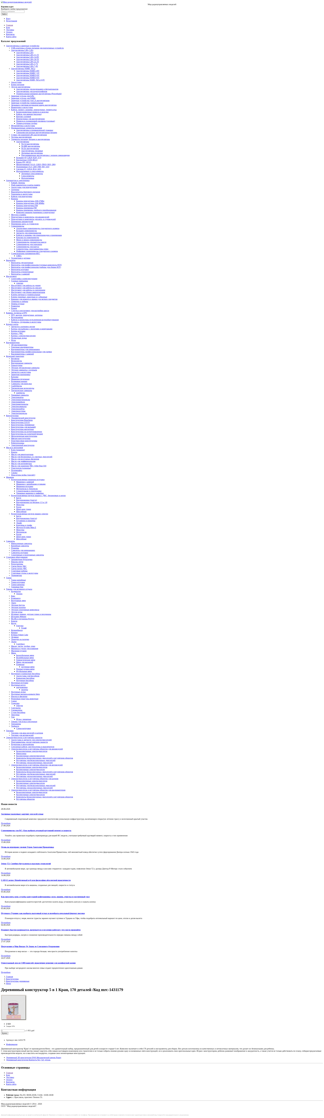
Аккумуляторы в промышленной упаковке (34, 130)
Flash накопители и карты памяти (25, 185)
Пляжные (20, 664)
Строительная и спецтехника (28, 491)
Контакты (10, 34)
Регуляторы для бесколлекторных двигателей (35, 760)
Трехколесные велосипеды (22, 388)
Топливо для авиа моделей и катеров (27, 733)
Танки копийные (18, 580)
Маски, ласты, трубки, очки (23, 646)
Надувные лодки (18, 692)
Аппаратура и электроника (17, 180)
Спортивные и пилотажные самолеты (27, 555)
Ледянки (15, 637)
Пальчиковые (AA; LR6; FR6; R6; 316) (32, 167)
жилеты (24, 690)
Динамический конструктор (23, 418)
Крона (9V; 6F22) (23, 162)
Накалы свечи (17, 562)
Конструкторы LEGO (20, 422)
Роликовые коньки (19, 381)
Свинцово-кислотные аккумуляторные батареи (36, 132)
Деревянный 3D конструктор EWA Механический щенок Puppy (33, 1057)
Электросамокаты (19, 406)
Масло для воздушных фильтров (25, 459)
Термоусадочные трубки (26, 123)
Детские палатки (18, 607)
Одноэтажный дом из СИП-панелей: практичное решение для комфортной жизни (38, 963)
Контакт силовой (23, 116)
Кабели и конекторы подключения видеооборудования (35, 320)
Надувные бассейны (25, 680)
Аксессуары (16, 82)
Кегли (13, 623)
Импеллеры (21, 753)
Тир (13, 717)
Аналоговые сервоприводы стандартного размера (37, 228)
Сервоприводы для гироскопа (29, 244)
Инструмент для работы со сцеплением (28, 290)
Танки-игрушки (18, 582)
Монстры (20, 505)
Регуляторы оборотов (25, 799)
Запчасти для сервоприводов (28, 233)
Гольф (23, 628)
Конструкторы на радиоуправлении (26, 432)
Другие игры (16, 612)
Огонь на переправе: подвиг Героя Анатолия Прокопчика (27, 847)
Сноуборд (20, 644)
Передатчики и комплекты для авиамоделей (30, 217)
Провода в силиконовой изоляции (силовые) (35, 121)
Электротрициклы (19, 413)
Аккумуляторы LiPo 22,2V (27, 62)
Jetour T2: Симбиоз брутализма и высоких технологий (26, 864)
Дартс (13, 603)
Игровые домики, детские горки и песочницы (31, 614)
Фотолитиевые (27, 178)
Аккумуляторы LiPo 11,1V (27, 55)
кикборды (20, 393)
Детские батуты (18, 605)
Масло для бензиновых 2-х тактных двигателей (31, 457)
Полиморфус (16, 470)
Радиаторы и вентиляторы (22, 744)
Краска (14, 452)
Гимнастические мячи (25, 660)
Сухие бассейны (18, 712)
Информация (11, 1044)
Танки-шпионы (18, 584)
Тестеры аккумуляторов (21, 137)
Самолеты (10, 541)
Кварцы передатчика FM (27, 205)
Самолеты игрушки (19, 553)
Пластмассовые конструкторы (24, 441)
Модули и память (18, 215)
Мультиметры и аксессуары (23, 126)
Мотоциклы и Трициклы (27, 489)
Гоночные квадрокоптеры (22, 347)
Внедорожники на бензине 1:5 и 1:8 (31, 502)
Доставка (10, 30)
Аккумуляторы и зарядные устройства (22, 46)
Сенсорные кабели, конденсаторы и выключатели (32, 747)
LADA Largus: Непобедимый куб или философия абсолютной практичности (36, 880)
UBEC (19, 256)
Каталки (14, 377)
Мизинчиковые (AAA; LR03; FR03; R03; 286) (36, 164)
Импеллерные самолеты (21, 543)
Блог (8, 27)
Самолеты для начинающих (23, 550)
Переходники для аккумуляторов (30, 119)
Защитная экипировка (20, 374)
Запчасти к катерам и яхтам (23, 326)
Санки (14, 701)
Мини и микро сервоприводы (29, 240)
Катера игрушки (18, 331)
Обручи (19, 705)
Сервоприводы (17, 226)
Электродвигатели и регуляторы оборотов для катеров (34, 779)
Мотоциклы (21, 532)
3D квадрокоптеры (19, 345)
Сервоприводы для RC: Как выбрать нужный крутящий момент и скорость (36, 830)
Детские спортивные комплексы (25, 610)
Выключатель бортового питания (25, 192)
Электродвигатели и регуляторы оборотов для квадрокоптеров (38, 790)
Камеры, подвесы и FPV (16, 313)
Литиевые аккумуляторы (32, 153)
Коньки (14, 632)
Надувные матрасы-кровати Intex (25, 694)
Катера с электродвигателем (23, 336)
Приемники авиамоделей (22, 221)
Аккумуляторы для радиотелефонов (31, 91)
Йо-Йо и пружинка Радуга (22, 619)
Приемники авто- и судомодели (25, 224)
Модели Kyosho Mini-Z (26, 527)
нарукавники (22, 687)
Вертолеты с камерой (20, 274)
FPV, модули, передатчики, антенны (27, 315)
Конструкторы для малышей (23, 427)
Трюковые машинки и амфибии (30, 493)
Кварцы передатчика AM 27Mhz (30, 201)
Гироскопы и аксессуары (22, 194)
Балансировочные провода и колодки (32, 112)
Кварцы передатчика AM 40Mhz (30, 203)
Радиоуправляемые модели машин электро (29, 514)
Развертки (15, 306)
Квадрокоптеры (13, 342)
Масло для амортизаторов (22, 454)
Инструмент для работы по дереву (26, 285)
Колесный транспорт (15, 356)
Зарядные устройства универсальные (27, 103)
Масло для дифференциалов (23, 461)
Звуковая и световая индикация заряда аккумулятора (34, 105)
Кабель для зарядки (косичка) (29, 114)
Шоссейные (21, 511)
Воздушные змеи (18, 600)
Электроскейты (18, 409)
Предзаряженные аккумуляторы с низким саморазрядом (45, 155)
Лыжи (13, 642)
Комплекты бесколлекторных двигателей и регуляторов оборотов (44, 758)
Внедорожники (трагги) (26, 500)
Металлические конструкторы (24, 436)
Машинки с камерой (25, 482)
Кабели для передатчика (21, 196)
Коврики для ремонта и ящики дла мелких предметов (34, 299)
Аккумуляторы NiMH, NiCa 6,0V (30, 80)
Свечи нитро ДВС (19, 568)
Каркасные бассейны (25, 678)
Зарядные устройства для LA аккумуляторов (30, 100)
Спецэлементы (27, 176)
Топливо (10, 731)
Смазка (14, 473)
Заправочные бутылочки (21, 559)
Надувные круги (18, 685)
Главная (9, 25)
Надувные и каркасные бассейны (25, 674)
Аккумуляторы (22, 142)
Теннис (19, 594)
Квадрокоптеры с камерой (22, 354)
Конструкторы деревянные (22, 425)
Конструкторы (12, 416)
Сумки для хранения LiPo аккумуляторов (29, 135)
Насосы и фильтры (19, 696)
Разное (14, 308)
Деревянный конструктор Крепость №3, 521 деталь (28, 1060)
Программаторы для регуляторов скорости (29, 742)
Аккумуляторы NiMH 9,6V (27, 78)
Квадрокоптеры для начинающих (25, 349)
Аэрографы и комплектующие (24, 279)
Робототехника (17, 443)
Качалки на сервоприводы (27, 237)
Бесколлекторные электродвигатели (31, 751)
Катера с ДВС (17, 333)
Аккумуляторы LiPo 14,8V (27, 57)
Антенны (15, 189)
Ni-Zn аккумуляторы (30, 148)
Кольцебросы (17, 630)
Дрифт (19, 523)
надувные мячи (28, 667)
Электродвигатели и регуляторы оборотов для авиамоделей (37, 749)
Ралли (18, 507)
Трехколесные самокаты (21, 390)
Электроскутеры (18, 411)
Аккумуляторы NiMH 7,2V (27, 73)
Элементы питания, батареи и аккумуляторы (30, 139)
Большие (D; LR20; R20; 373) (28, 158)
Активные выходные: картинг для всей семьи (22, 814)
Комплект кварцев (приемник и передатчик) (35, 212)
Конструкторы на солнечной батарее (27, 434)
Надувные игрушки (19, 683)
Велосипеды (16, 361)
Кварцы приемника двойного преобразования (36, 210)
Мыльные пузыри (19, 651)
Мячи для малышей (24, 662)
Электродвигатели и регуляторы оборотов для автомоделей (37, 765)
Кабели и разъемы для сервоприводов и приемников (39, 235)
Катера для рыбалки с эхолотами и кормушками (31, 329)
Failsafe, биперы (18, 183)
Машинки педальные (20, 379)
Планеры (15, 548)
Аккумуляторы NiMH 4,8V (27, 71)
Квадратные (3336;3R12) (26, 160)
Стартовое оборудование (17, 557)
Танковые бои (17, 587)
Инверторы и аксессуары (22, 107)
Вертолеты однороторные (22, 272)
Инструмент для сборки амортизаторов (28, 292)
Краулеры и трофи (24, 525)
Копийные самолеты (20, 546)
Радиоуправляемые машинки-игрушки (28, 479)
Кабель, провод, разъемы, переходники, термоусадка (34, 110)
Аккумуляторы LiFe (24, 52)
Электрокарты (17, 397)
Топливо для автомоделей (22, 735)
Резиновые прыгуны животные (24, 699)
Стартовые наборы (19, 571)
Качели (14, 621)
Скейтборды (16, 386)
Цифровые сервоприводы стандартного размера (37, 251)
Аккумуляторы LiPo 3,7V (27, 64)
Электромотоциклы (19, 404)
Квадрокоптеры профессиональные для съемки (31, 352)
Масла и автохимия (14, 447)
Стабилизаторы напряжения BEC (25, 253)
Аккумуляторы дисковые (32, 151)
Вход (8, 19)
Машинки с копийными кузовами (31, 484)
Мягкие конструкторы (20, 438)
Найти (4, 14)
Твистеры (15, 715)
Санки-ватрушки (23, 728)
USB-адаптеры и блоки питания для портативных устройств (37, 48)
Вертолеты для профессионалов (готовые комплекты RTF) (36, 265)
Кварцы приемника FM (26, 208)
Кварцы (14, 199)
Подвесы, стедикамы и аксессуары (26, 322)
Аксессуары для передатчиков (24, 187)
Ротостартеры (17, 564)
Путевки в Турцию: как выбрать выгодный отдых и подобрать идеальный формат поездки (43, 913)
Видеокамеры (17, 317)
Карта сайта (11, 37)
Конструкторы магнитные (22, 429)
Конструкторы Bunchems (22, 420)
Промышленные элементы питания (26, 128)
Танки (9, 578)
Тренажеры (16, 724)
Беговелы (15, 358)
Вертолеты (10, 260)
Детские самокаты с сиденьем (24, 370)
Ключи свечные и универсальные (25, 295)
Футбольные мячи (24, 671)
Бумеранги (16, 598)
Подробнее (6, 823)
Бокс (13, 596)
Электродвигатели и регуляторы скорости (24, 737)
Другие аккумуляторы (20, 87)
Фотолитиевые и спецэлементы (30, 171)
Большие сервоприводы (26, 231)
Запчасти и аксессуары (21, 372)
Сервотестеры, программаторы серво (32, 249)
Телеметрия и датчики (20, 258)
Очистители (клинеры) (21, 468)
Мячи (13, 653)
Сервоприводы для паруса (27, 247)
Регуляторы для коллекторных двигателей (34, 763)
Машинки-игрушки (24, 486)
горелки (19, 283)
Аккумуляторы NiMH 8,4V (27, 75)
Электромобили (18, 402)
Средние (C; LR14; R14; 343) (28, 169)
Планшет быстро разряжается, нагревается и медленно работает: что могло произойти (40, 930)
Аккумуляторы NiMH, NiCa (23, 68)
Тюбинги (15, 726)
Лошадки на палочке (20, 639)
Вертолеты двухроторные (22, 263)
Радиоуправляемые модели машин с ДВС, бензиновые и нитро (38, 495)
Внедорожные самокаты (21, 363)
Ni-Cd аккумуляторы (30, 144)
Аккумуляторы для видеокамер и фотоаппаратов (37, 89)
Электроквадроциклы (20, 400)
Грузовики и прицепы (25, 521)
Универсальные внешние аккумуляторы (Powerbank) (39, 94)
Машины (10, 477)
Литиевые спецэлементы (32, 174)
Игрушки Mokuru (18, 616)
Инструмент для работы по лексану (26, 288)
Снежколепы (16, 710)
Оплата (9, 32)
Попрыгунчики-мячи (25, 669)
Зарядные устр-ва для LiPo (22, 96)
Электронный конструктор (22, 445)
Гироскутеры (16, 365)
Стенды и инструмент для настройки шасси (30, 310)
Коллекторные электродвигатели (30, 756)
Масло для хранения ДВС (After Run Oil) (28, 466)
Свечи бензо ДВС (19, 566)
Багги (18, 498)
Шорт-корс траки (23, 509)
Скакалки (15, 703)
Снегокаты (16, 708)
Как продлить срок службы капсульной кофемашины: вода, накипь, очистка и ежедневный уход (45, 897)
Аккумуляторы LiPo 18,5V (27, 59)
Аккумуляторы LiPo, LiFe (22, 50)
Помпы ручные (17, 304)
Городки (19, 626)
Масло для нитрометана (21, 463)
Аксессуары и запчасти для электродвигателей (31, 740)
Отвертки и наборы (19, 301)
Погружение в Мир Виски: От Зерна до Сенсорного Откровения (30, 946)
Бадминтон (16, 591)
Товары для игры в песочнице (24, 721)
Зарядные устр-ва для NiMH (23, 98)
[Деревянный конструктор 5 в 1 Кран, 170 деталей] (13, 1019)
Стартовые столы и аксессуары (24, 573)
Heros (8, 983)
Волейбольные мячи (25, 658)
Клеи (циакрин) (18, 450)
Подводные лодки (19, 338)
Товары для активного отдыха (19, 589)
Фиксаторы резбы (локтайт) (23, 475)
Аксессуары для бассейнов (27, 676)
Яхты (13, 340)
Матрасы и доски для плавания (24, 648)
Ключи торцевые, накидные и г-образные (29, 297)
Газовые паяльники (19, 281)
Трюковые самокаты (20, 395)
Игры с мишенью (23, 719)
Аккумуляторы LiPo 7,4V (27, 66)
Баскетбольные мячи (25, 655)
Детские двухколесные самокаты (25, 368)
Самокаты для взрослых (21, 384)
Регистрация (11, 21)
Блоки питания (17, 84)
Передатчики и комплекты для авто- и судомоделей (33, 219)
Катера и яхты (12, 324)
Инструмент (11, 276)
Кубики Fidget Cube (19, 635)
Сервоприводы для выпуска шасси (31, 242)
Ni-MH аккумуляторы (30, 146)
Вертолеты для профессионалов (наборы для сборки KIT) (36, 267)
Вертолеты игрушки (20, 269)
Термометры (16, 575)
